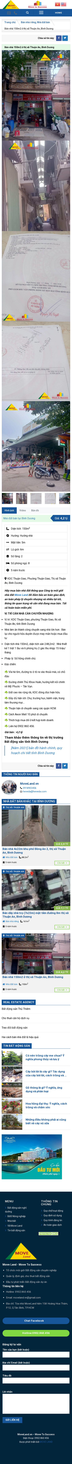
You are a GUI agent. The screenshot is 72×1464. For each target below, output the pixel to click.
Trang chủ (10, 22)
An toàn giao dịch (53, 1225)
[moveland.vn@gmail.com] (9, 12)
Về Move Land (15, 1225)
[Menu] (41, 12)
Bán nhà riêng (28, 22)
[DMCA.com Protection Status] (49, 1233)
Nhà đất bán (43, 22)
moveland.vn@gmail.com (27, 1297)
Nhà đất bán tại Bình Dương (19, 518)
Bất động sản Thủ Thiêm (16, 1008)
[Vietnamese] (57, 4)
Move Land (21, 594)
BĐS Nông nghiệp (17, 1216)
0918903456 (29, 787)
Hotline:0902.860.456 (36, 1333)
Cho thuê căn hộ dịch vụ (15, 1018)
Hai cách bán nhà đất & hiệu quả (20, 1037)
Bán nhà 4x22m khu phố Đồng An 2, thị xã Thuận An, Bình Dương (34, 850)
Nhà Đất (12, 1221)
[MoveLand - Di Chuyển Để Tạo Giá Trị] (11, 4)
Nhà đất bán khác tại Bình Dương (29, 801)
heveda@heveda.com (35, 791)
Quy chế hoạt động (53, 1210)
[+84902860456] (16, 12)
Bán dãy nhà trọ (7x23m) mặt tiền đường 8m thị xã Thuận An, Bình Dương (35, 914)
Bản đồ (35, 510)
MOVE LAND (46, 1442)
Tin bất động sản (16, 1230)
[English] (63, 4)
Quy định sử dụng (53, 1215)
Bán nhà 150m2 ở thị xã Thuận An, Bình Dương (33, 977)
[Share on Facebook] (59, 38)
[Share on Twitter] (65, 38)
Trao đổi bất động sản (14, 1027)
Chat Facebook (34, 1320)
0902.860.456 (23, 1291)
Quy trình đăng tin (53, 1220)
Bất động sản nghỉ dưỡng (15, 1209)
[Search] (27, 12)
